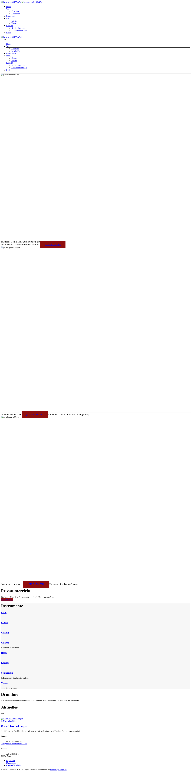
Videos (14, 23)
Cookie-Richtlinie (13, 765)
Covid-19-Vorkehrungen (14, 726)
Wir (7, 9)
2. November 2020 (9, 721)
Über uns (15, 11)
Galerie (14, 21)
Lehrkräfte (15, 14)
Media (8, 18)
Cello (3, 612)
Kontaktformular (18, 28)
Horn (4, 652)
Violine (4, 683)
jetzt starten (36, 584)
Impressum (10, 760)
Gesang (5, 632)
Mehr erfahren (7, 599)
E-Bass (4, 622)
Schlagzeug (7, 672)
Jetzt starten (53, 244)
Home (8, 6)
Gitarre (5, 642)
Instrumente (11, 16)
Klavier (5, 662)
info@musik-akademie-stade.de (14, 744)
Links (8, 33)
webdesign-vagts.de (58, 770)
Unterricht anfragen (19, 30)
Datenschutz (11, 763)
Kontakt (9, 25)
